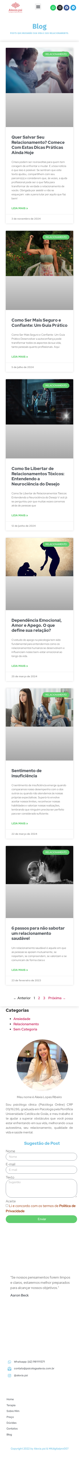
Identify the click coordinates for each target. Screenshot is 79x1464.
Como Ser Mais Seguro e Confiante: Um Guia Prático (39, 322)
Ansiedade (21, 1019)
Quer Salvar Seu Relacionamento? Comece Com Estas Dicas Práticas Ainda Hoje (38, 144)
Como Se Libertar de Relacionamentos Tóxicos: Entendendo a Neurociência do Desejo (38, 476)
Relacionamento (26, 1024)
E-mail (10, 1164)
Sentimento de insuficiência (27, 773)
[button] (38, 6)
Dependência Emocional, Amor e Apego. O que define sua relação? (37, 625)
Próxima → (57, 998)
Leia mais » (20, 208)
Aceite (11, 1201)
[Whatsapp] (53, 8)
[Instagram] (60, 8)
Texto (10, 1177)
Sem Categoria (25, 1029)
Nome (10, 1151)
